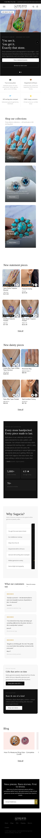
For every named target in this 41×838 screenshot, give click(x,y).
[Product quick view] (17, 285)
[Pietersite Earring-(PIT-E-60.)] (30, 278)
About (6, 823)
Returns (30, 823)
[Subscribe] (36, 802)
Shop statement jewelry (20, 60)
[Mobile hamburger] (4, 6)
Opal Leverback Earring (29, 399)
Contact (7, 827)
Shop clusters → (13, 242)
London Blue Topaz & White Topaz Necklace (11, 369)
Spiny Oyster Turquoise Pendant (29, 319)
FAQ (17, 823)
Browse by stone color (20, 65)
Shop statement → (14, 157)
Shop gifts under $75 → (15, 683)
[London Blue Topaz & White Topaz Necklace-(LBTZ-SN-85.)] (11, 358)
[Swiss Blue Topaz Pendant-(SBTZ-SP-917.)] (11, 388)
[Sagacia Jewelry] (20, 7)
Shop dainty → (13, 197)
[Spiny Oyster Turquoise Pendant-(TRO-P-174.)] (30, 308)
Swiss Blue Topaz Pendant (11, 399)
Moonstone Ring (26, 368)
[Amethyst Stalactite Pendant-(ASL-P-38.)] (11, 308)
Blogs (12, 823)
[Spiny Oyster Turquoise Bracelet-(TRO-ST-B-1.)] (11, 278)
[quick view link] (14, 364)
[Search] (33, 7)
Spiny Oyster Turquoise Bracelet (10, 289)
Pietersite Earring (27, 289)
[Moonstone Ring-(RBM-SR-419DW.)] (30, 358)
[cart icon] (37, 7)
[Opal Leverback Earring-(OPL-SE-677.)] (30, 388)
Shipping (23, 823)
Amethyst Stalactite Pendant (9, 319)
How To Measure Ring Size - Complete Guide (19, 753)
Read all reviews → (30, 585)
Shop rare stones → (14, 708)
